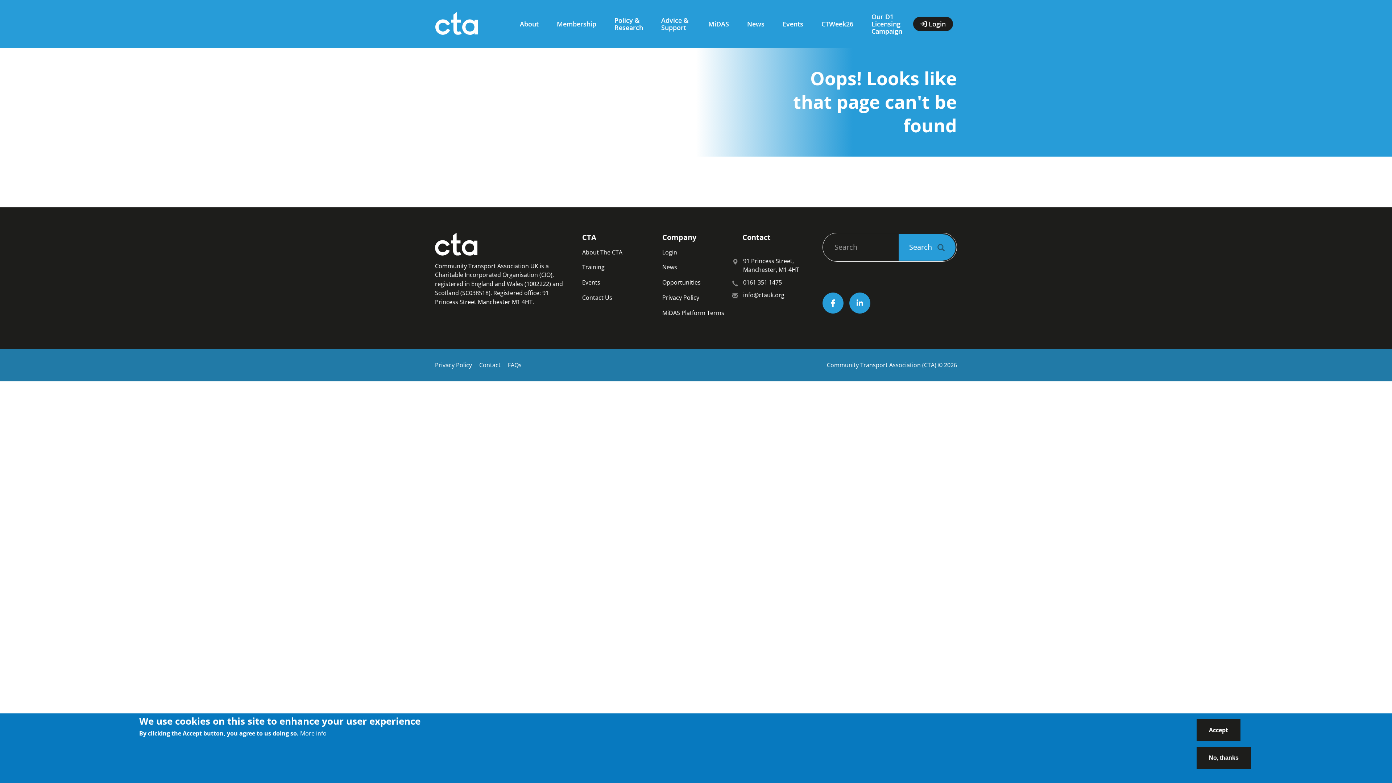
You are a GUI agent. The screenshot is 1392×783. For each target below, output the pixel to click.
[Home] (470, 24)
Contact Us (597, 298)
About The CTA (602, 252)
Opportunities (681, 282)
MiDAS (718, 24)
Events (793, 24)
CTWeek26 (837, 24)
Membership (576, 24)
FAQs (515, 365)
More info (313, 733)
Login (669, 252)
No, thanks (1224, 757)
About (529, 24)
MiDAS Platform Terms (693, 313)
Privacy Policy (680, 298)
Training (593, 267)
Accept (1218, 730)
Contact (490, 365)
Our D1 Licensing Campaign (886, 24)
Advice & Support (674, 24)
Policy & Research (628, 24)
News (756, 24)
